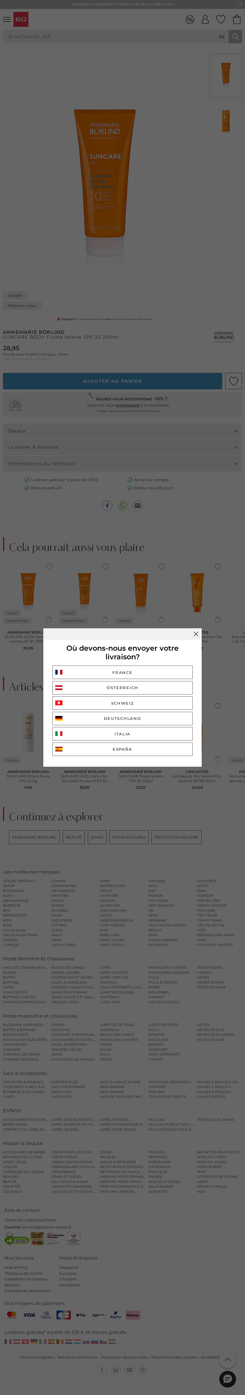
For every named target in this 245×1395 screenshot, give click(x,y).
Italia (122, 734)
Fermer (196, 634)
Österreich (122, 687)
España (122, 749)
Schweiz (122, 703)
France (122, 672)
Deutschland (122, 718)
